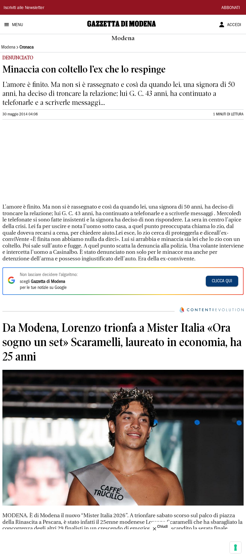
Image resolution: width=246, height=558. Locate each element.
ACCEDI (234, 25)
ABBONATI (230, 8)
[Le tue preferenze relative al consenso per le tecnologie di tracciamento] (235, 547)
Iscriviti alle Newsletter (24, 8)
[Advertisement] (47, 164)
